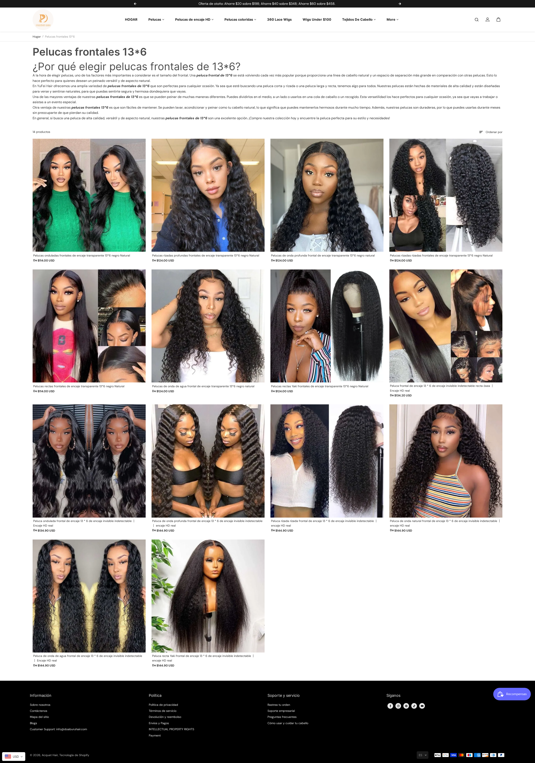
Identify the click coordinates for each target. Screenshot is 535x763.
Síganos (393, 695)
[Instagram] (398, 706)
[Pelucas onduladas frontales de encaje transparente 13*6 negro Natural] (89, 195)
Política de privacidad (163, 705)
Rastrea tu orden (279, 705)
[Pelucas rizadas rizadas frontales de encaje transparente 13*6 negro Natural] (445, 195)
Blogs (33, 723)
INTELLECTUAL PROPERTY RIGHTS (171, 729)
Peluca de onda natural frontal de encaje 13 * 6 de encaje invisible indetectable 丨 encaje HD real (445, 523)
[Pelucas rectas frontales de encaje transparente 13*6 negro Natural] (89, 325)
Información (40, 695)
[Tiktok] (414, 706)
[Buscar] (477, 20)
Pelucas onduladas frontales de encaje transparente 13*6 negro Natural (81, 255)
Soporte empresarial (281, 711)
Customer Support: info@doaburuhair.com (58, 729)
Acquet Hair (50, 755)
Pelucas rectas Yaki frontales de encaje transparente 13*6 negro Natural (319, 386)
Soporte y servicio (284, 695)
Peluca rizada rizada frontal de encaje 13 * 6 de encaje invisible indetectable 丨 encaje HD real (324, 523)
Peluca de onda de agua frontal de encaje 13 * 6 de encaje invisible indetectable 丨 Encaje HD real (87, 658)
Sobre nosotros (40, 705)
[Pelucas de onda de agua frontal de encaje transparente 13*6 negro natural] (208, 325)
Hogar (37, 36)
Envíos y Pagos (159, 723)
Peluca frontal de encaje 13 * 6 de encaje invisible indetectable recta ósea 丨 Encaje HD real (442, 388)
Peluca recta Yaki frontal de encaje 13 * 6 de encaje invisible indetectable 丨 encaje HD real (203, 658)
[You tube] (422, 706)
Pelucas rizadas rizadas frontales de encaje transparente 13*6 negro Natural (441, 255)
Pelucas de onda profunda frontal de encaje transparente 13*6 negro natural (323, 255)
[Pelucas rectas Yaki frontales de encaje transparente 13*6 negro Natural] (326, 325)
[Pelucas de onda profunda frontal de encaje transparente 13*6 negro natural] (326, 195)
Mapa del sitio (39, 717)
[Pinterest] (406, 706)
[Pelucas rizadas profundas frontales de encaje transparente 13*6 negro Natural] (208, 195)
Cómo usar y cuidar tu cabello (288, 723)
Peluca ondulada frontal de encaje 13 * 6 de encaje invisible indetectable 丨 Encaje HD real (84, 523)
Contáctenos (38, 711)
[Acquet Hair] (43, 20)
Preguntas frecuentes (282, 717)
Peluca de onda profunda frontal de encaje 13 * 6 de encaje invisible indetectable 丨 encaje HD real (207, 523)
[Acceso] (488, 20)
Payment (155, 735)
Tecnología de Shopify (74, 755)
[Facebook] (390, 706)
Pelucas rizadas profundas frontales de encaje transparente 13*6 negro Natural (205, 255)
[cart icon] (498, 20)
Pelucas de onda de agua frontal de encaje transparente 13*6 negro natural (203, 386)
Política (155, 695)
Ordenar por (494, 132)
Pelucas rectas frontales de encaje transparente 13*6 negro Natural (78, 386)
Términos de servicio (162, 711)
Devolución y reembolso (165, 717)
